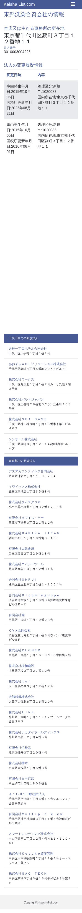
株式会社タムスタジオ (25, 502)
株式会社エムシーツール (26, 564)
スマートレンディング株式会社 (31, 834)
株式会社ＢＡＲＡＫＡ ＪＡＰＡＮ (34, 533)
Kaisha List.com (19, 4)
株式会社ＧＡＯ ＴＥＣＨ (28, 873)
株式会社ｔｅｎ (20, 681)
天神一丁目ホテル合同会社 (28, 348)
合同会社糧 (17, 615)
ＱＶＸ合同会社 (20, 630)
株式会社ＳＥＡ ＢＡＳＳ (28, 419)
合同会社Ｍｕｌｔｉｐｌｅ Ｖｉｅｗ (36, 814)
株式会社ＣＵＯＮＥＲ (25, 650)
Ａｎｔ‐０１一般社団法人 (27, 794)
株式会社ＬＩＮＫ (21, 712)
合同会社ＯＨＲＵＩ (23, 579)
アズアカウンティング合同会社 (31, 471)
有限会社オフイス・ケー (26, 518)
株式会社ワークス (21, 379)
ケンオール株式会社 (23, 439)
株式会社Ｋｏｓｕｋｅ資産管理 (31, 853)
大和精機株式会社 (21, 697)
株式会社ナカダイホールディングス (34, 732)
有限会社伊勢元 (20, 747)
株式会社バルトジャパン (26, 399)
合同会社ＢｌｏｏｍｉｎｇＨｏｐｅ (34, 595)
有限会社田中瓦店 (21, 778)
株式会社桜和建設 (21, 666)
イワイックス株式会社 (25, 486)
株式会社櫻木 (18, 763)
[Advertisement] (41, 202)
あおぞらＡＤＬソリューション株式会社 (37, 364)
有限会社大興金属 (21, 548)
